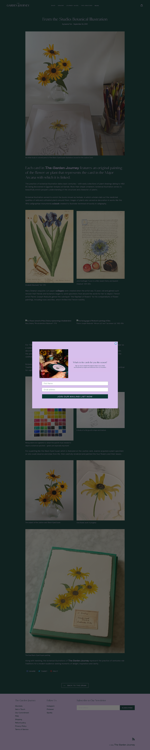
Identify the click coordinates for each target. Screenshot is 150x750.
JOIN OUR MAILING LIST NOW (75, 396)
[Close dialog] (116, 343)
